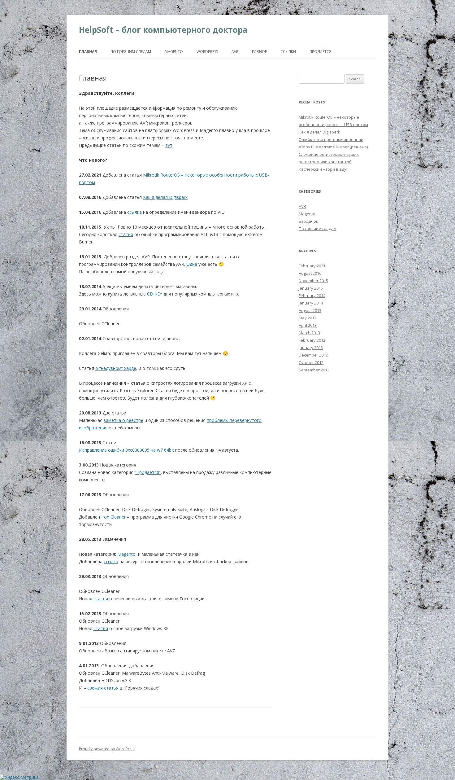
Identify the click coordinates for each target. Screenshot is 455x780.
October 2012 (311, 362)
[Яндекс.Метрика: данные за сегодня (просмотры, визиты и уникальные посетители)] (19, 777)
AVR (235, 51)
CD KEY (154, 294)
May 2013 (307, 318)
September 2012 (314, 370)
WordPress (207, 51)
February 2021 (312, 266)
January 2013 (311, 347)
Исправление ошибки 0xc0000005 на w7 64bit (126, 450)
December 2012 (313, 355)
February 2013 (312, 340)
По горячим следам (130, 51)
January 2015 (311, 288)
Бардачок (308, 221)
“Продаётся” (148, 472)
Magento (174, 51)
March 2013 (309, 332)
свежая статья (103, 688)
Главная (88, 51)
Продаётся (321, 51)
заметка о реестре (123, 420)
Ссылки (288, 51)
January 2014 (311, 303)
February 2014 (312, 295)
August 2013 (310, 310)
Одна (191, 264)
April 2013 (308, 325)
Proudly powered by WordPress (107, 749)
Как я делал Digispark (165, 197)
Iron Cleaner (113, 517)
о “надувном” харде (115, 368)
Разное (259, 51)
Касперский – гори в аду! (323, 169)
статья (126, 234)
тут (168, 145)
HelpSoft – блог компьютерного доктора (163, 29)
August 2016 (310, 273)
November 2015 (313, 280)
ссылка (134, 212)
